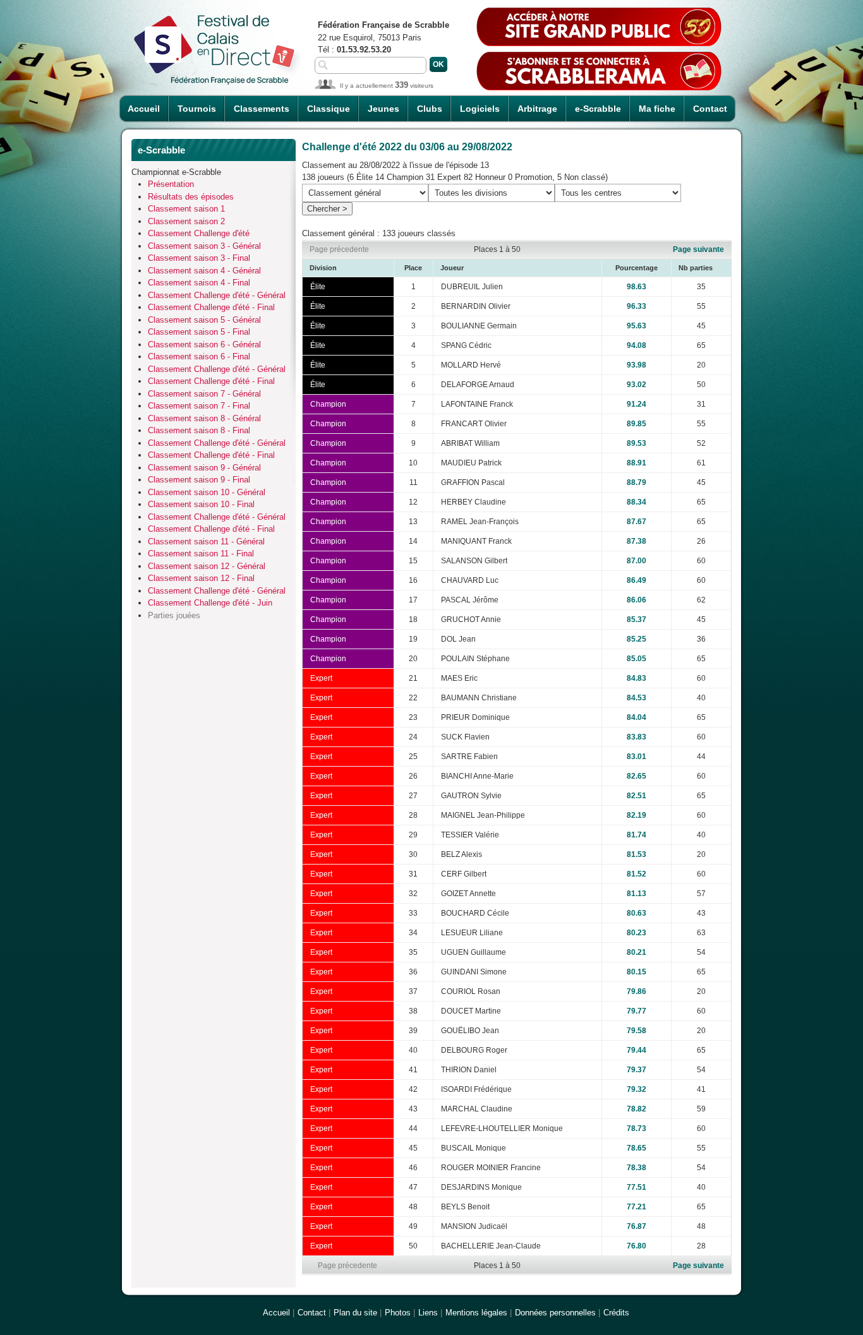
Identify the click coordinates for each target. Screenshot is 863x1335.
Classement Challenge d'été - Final (211, 307)
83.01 (636, 756)
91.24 (636, 404)
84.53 (636, 697)
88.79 (636, 482)
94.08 (636, 345)
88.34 (636, 502)
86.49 (636, 580)
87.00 (636, 560)
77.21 (636, 1206)
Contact (710, 109)
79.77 (636, 1011)
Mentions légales (476, 1312)
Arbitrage (537, 109)
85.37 (636, 619)
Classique (328, 109)
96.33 (636, 306)
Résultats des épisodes (191, 196)
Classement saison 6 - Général (204, 344)
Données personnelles (555, 1312)
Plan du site (355, 1312)
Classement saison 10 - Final (201, 504)
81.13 (636, 893)
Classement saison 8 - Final (199, 430)
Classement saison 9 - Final (199, 479)
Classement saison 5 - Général (204, 320)
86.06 (636, 600)
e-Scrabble (598, 109)
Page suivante (698, 249)
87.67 (636, 521)
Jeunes (383, 109)
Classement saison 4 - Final (199, 282)
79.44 (636, 1050)
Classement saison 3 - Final (199, 258)
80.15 (636, 971)
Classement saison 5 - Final (199, 332)
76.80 (636, 1246)
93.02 (636, 384)
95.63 (636, 325)
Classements (261, 109)
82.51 (636, 795)
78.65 (636, 1148)
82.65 (636, 776)
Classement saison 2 (186, 221)
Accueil (144, 109)
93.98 (636, 365)
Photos (398, 1312)
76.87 (636, 1226)
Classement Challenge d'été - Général (217, 295)
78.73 (636, 1128)
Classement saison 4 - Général (204, 270)
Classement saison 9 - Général (204, 467)
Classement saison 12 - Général (206, 566)
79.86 (636, 991)
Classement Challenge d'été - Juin (210, 603)
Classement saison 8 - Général (204, 418)
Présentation (171, 184)
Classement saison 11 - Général (206, 541)
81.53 (636, 854)
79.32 (636, 1089)
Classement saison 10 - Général (206, 492)
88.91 (636, 462)
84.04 (636, 717)
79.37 (636, 1069)
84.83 (636, 678)
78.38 (636, 1167)
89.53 (636, 443)
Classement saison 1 (186, 208)
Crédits (616, 1312)
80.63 (636, 913)
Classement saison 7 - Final (199, 405)
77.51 (636, 1187)
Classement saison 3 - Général (204, 246)
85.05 (636, 658)
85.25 (636, 639)
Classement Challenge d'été (199, 233)
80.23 (636, 932)
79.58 (636, 1030)
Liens (428, 1312)
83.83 (636, 737)
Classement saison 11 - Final (201, 553)
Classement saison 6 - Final (199, 356)
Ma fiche (657, 109)
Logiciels (480, 109)
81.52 (636, 874)
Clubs (429, 109)
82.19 (636, 815)
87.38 (636, 541)
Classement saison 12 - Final (201, 578)
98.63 (636, 286)
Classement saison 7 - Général (204, 393)
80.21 (636, 952)
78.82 (636, 1109)
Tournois (197, 109)
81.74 (636, 834)
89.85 (636, 423)
